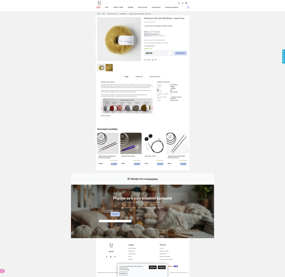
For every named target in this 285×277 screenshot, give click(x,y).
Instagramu (152, 179)
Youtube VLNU (114, 256)
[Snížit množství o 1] (166, 53)
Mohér (171, 92)
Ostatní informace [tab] (155, 76)
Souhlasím (162, 267)
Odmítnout (153, 267)
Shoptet (175, 272)
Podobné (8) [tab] (139, 76)
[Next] (188, 149)
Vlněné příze (131, 251)
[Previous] (97, 149)
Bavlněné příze (132, 248)
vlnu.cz (110, 256)
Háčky (130, 256)
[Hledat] (178, 3)
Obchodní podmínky (165, 256)
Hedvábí (176, 92)
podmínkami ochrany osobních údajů (121, 224)
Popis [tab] (126, 76)
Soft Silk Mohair (174, 84)
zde (128, 269)
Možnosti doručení (150, 45)
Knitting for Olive (174, 100)
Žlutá (171, 90)
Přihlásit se (115, 214)
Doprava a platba (164, 251)
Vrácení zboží (163, 254)
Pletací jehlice (132, 254)
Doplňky (130, 259)
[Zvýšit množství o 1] (172, 53)
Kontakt (162, 248)
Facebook (106, 256)
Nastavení (123, 273)
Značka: (150, 22)
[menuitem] (98, 7)
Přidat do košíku (180, 53)
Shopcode (185, 272)
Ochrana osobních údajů (166, 259)
